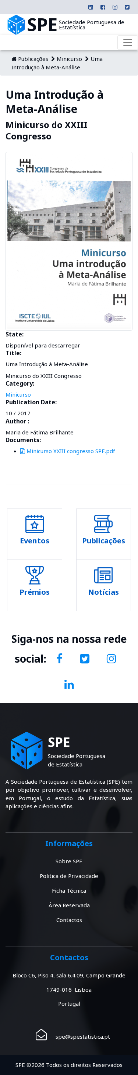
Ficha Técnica (69, 890)
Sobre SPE (69, 861)
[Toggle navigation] (127, 42)
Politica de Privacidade (69, 875)
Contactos (69, 919)
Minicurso (69, 58)
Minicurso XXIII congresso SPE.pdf (70, 451)
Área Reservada (69, 905)
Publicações (33, 58)
